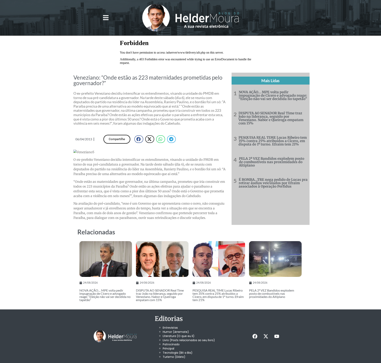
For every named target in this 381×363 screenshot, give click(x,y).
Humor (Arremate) (176, 332)
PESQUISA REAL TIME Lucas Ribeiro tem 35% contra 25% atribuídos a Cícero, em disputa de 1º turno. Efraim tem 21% (273, 140)
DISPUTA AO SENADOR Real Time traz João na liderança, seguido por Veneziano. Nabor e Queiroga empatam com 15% (271, 118)
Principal (168, 348)
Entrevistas (170, 328)
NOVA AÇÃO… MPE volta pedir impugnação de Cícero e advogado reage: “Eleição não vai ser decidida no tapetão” (273, 95)
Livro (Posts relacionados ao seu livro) (189, 340)
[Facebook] (255, 336)
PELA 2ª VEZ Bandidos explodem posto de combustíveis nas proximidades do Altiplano (271, 162)
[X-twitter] (266, 336)
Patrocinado (171, 344)
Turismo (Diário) (174, 357)
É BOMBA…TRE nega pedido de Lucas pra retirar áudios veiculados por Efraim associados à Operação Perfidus (273, 183)
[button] (105, 17)
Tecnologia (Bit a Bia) (177, 353)
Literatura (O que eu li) (178, 336)
